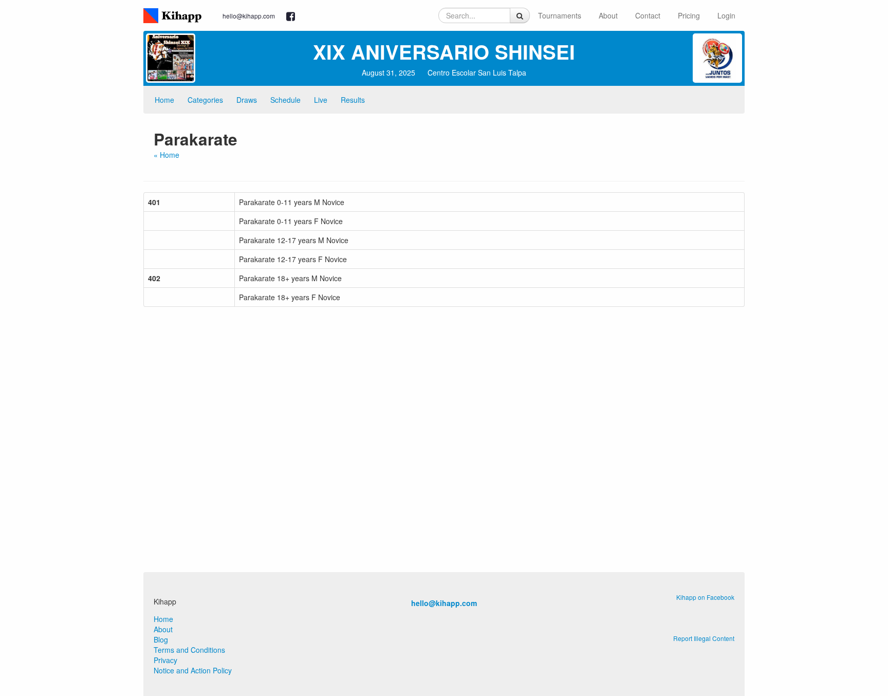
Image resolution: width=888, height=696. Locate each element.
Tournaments (559, 15)
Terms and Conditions (189, 650)
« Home (166, 155)
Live (320, 100)
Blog (161, 639)
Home (164, 100)
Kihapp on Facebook (705, 597)
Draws (246, 100)
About (608, 15)
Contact (647, 15)
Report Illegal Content (703, 638)
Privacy (165, 660)
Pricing (689, 15)
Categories (205, 100)
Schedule (285, 100)
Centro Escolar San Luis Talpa (477, 72)
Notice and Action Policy (193, 670)
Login (726, 15)
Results (353, 100)
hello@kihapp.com (249, 15)
